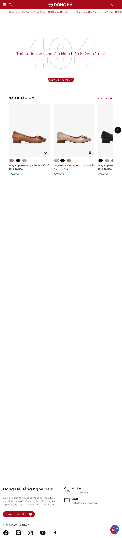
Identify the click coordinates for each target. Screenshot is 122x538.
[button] (10, 4)
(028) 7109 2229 (80, 492)
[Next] (117, 130)
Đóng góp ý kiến (16, 514)
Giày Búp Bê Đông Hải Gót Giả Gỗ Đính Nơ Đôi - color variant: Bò (11, 160)
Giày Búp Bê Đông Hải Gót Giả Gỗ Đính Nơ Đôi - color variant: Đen (18, 160)
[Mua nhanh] (45, 152)
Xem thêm (103, 98)
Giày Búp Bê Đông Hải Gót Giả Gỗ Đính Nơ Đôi (29, 167)
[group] (61, 139)
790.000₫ (14, 173)
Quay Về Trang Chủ (61, 79)
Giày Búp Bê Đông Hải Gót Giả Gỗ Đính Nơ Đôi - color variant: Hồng (24, 160)
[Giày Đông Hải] (61, 4)
